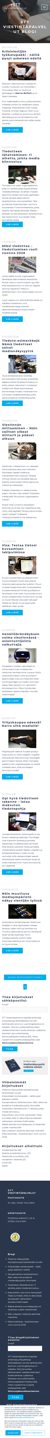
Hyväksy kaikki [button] (13, 1433)
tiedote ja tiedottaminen (16, 1153)
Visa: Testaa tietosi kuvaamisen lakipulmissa (19, 549)
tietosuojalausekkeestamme (24, 1417)
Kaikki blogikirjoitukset (25, 977)
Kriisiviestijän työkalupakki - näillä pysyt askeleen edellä (21, 55)
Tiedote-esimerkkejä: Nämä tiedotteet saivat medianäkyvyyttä (21, 346)
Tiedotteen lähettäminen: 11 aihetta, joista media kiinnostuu (21, 156)
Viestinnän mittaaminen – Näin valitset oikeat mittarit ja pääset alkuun (20, 431)
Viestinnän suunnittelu (15, 1156)
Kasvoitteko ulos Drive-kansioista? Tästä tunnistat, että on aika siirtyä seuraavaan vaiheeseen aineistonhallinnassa (22, 1118)
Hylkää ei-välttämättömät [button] (33, 1433)
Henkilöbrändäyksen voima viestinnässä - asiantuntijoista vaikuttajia (21, 639)
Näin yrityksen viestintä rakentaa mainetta (23, 1130)
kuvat (6, 1162)
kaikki (5, 1166)
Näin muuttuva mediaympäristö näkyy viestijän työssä (22, 897)
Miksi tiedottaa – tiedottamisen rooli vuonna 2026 (19, 249)
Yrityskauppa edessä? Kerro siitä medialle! (21, 724)
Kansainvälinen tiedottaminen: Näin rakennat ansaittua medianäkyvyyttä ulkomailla (23, 1277)
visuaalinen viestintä (14, 1159)
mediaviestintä (11, 1150)
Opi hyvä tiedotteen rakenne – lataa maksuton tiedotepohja (20, 803)
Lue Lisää (12, 130)
